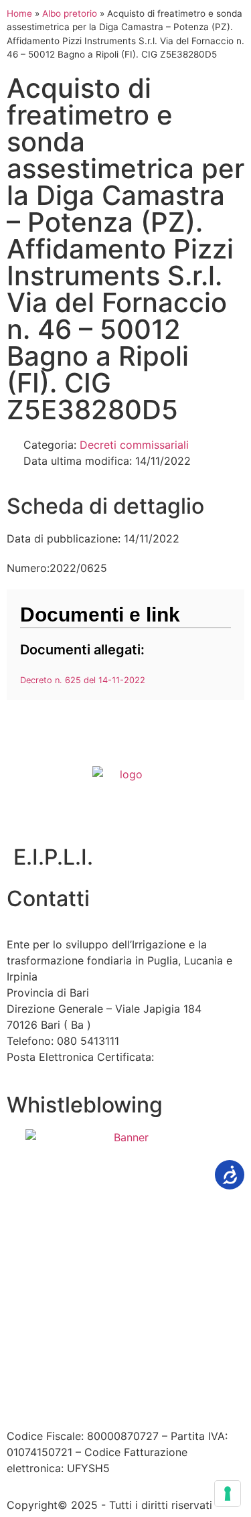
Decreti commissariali (134, 444)
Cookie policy (89, 1381)
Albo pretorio (69, 13)
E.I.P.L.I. (53, 857)
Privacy (25, 1381)
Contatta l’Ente (44, 1365)
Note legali (193, 1365)
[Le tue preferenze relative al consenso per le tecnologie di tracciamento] (227, 1493)
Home (19, 13)
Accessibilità (124, 1365)
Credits (153, 1381)
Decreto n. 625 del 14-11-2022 (82, 680)
